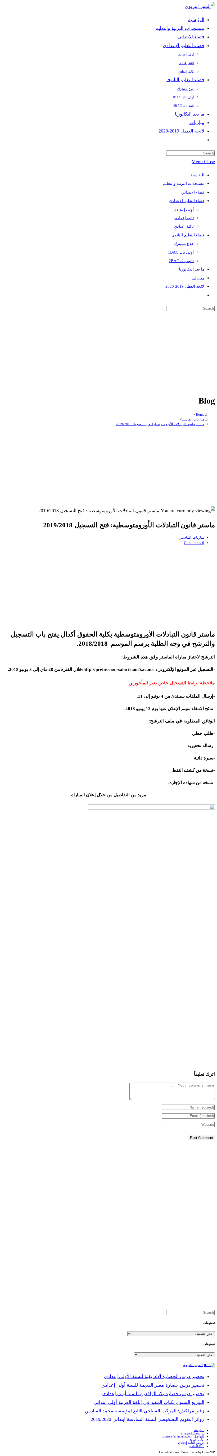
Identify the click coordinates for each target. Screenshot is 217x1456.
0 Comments (194, 543)
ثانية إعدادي (184, 218)
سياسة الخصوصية (192, 1433)
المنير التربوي (193, 1365)
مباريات (198, 278)
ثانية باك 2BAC (181, 261)
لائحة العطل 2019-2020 (184, 286)
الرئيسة (199, 1430)
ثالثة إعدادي (184, 226)
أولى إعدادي (183, 209)
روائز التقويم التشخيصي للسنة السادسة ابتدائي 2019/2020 (147, 1419)
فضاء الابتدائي (192, 192)
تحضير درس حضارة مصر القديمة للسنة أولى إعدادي (152, 1385)
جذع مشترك (184, 243)
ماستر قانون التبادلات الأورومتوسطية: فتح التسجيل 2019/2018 (160, 424)
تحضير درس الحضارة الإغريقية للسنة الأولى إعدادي (154, 1376)
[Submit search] (163, 309)
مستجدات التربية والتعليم (183, 183)
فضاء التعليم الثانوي (187, 235)
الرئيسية (197, 175)
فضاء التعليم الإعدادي (186, 201)
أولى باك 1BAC (181, 252)
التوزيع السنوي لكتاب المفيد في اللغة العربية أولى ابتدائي (149, 1402)
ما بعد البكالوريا (191, 269)
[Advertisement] (108, 352)
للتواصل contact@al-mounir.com (183, 1436)
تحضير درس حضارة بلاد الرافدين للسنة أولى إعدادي (153, 1393)
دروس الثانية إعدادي (191, 1443)
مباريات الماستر (192, 537)
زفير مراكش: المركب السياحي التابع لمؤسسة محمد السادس (144, 1410)
